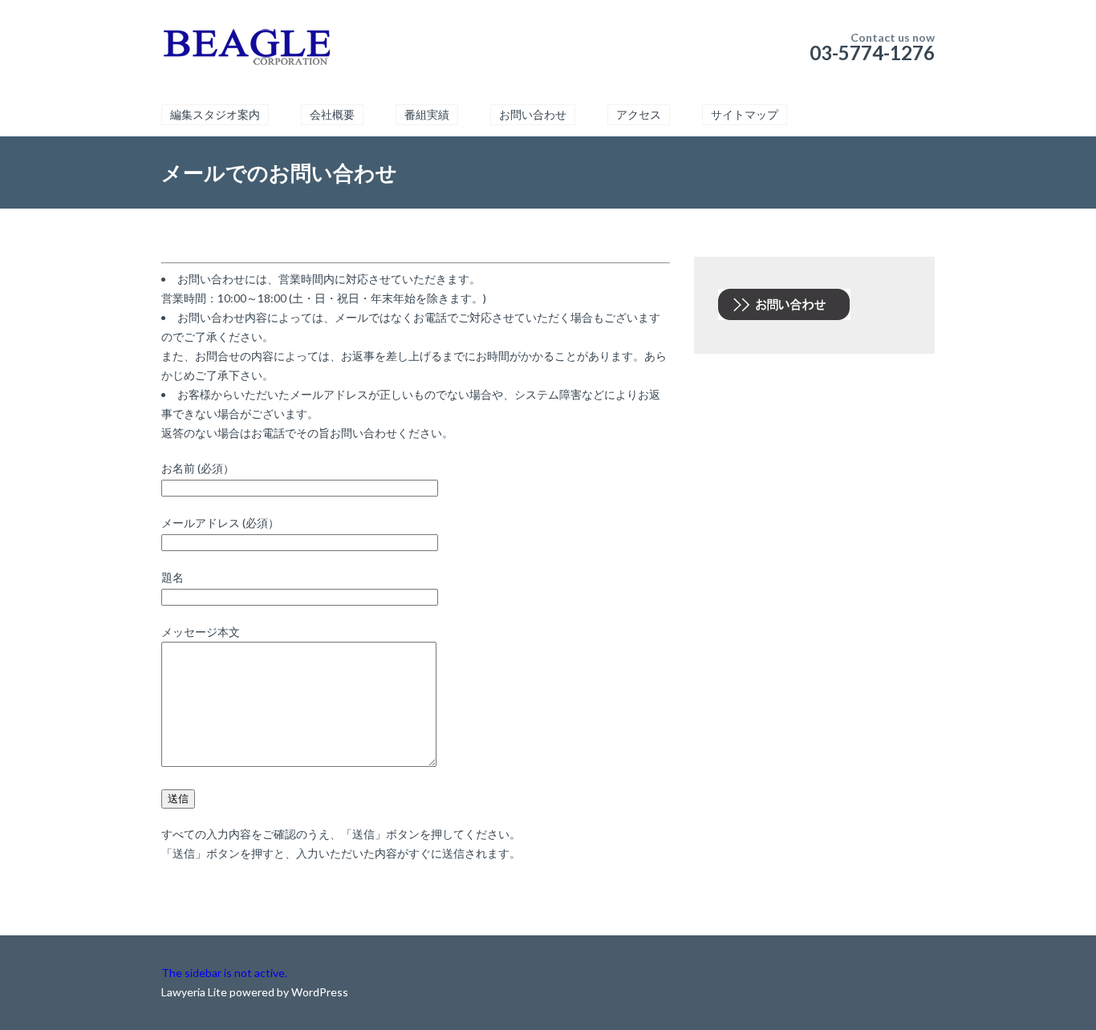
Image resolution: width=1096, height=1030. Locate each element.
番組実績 (426, 114)
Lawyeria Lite (195, 992)
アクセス (638, 114)
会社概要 (332, 114)
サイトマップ (744, 114)
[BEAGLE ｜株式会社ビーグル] (245, 48)
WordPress (318, 992)
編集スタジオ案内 (215, 114)
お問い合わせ (532, 114)
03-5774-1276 (872, 52)
